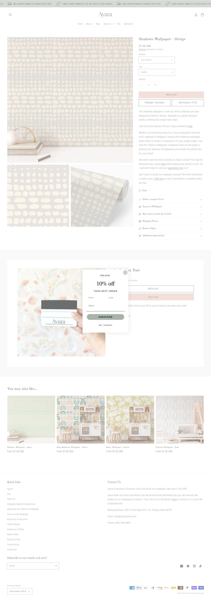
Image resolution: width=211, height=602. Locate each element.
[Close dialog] (125, 272)
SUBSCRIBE (105, 317)
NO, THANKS (105, 325)
